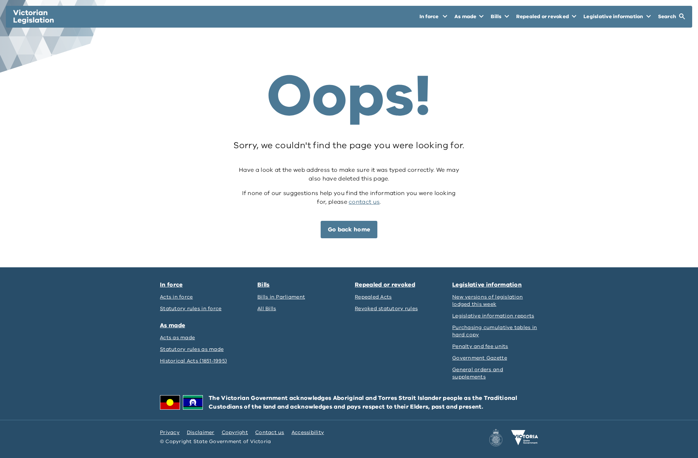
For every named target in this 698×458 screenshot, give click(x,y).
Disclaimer (200, 432)
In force (171, 285)
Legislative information (487, 285)
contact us (364, 202)
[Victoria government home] (524, 437)
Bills (263, 285)
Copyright (235, 432)
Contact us (269, 432)
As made (172, 325)
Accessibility (308, 432)
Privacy (170, 432)
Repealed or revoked (385, 285)
